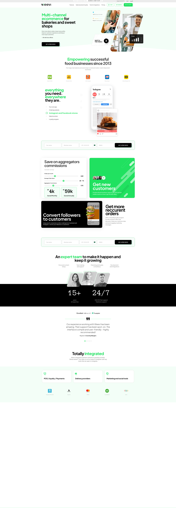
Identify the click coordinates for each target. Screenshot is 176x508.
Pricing (103, 4)
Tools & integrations (95, 4)
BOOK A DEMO (128, 4)
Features (72, 4)
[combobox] (94, 145)
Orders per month (48, 173)
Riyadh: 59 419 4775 (120, 1)
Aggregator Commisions (50, 183)
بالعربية (131, 1)
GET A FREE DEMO (50, 44)
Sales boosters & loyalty (82, 4)
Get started (119, 4)
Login (127, 1)
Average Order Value (49, 178)
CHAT (111, 4)
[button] (84, 341)
